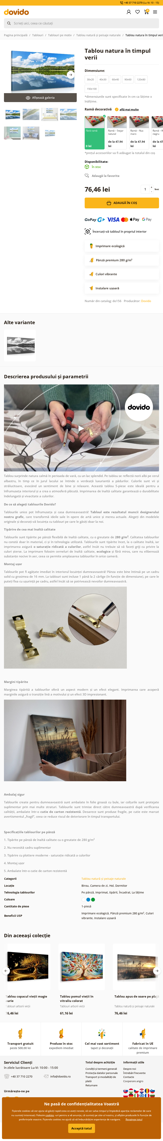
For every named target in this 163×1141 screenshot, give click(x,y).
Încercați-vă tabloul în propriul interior (120, 231)
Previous (6, 971)
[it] (136, 1095)
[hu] (131, 1090)
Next (71, 75)
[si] (152, 1090)
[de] (131, 1095)
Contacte (128, 1077)
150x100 (92, 89)
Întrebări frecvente (134, 1073)
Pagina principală (15, 35)
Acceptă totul (81, 1128)
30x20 (90, 79)
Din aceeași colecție (27, 935)
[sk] (126, 1090)
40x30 (102, 79)
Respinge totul (134, 1119)
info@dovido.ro (60, 1076)
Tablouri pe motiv (60, 35)
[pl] (126, 1095)
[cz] (136, 1090)
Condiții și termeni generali (101, 1069)
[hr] (142, 1090)
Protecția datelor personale (101, 1073)
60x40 (115, 79)
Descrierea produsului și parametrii (46, 376)
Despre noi (129, 1069)
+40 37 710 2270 (21, 1076)
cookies (50, 1115)
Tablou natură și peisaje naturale (98, 35)
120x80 (141, 79)
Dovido (146, 301)
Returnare (91, 1085)
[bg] (152, 1095)
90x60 (127, 79)
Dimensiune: (95, 70)
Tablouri (37, 35)
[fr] (147, 1095)
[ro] (147, 1090)
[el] (142, 1095)
